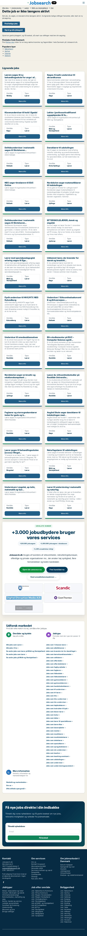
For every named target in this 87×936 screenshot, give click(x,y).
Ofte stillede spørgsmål (15, 789)
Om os (8, 785)
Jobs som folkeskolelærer (56, 677)
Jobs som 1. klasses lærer (56, 645)
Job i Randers (65, 901)
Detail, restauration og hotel (12, 891)
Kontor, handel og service (12, 901)
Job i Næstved (66, 922)
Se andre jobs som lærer (15, 654)
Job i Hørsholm (66, 916)
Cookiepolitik (36, 874)
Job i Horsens (65, 920)
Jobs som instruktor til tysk (57, 708)
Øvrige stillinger (8, 911)
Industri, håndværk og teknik (13, 893)
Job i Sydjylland (37, 916)
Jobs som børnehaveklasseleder (59, 654)
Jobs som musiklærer (54, 734)
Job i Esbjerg (65, 899)
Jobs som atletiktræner (55, 648)
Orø (52, 8)
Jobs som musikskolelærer (56, 737)
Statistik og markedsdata (16, 782)
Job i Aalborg (65, 897)
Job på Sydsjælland (38, 905)
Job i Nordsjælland (38, 901)
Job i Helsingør (66, 918)
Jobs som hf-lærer (53, 692)
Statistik (63, 869)
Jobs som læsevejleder (55, 728)
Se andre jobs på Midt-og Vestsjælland (21, 657)
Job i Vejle (64, 907)
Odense (8, 53)
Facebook (3, 882)
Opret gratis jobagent (14, 30)
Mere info (22, 101)
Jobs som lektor (52, 718)
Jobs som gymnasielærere (56, 683)
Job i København (66, 891)
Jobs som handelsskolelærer (57, 686)
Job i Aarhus (65, 893)
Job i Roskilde (65, 909)
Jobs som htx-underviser (56, 702)
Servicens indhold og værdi (41, 870)
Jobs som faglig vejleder (55, 667)
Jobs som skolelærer (54, 740)
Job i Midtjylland (37, 913)
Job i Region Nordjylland (40, 897)
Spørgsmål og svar (67, 867)
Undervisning (16, 8)
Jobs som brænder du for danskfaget (61, 651)
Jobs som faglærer (53, 670)
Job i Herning (65, 913)
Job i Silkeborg (66, 905)
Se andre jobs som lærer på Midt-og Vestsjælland (25, 651)
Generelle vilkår (37, 868)
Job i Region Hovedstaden (41, 895)
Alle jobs (5, 8)
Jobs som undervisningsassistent (59, 766)
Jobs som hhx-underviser (56, 699)
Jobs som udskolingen (55, 759)
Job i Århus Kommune (39, 893)
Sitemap (34, 877)
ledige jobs (10, 42)
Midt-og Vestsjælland (40, 8)
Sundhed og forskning (10, 905)
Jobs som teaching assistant (57, 756)
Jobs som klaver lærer (55, 712)
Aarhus (7, 51)
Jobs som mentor (53, 731)
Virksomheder (65, 873)
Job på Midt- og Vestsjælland (42, 903)
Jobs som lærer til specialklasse (58, 721)
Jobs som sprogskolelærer (56, 747)
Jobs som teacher (53, 753)
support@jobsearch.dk (11, 868)
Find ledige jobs (11, 24)
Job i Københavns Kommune (42, 891)
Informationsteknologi (10, 895)
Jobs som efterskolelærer (56, 664)
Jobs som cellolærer (54, 657)
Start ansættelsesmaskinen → (43, 577)
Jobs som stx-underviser (56, 750)
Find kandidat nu (57, 570)
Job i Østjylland (37, 911)
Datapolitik (35, 872)
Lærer (26, 8)
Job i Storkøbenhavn (39, 899)
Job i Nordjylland (37, 909)
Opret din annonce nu (32, 570)
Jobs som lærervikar (54, 724)
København (9, 49)
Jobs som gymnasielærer (56, 680)
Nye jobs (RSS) (37, 879)
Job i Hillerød (65, 911)
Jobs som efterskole (54, 661)
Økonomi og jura (8, 909)
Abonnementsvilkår (38, 866)
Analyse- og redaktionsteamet (71, 875)
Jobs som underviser (54, 763)
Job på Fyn (35, 907)
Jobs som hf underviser (55, 689)
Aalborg (8, 56)
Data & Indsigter (66, 865)
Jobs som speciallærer (55, 743)
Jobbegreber (65, 871)
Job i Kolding (65, 903)
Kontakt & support (38, 864)
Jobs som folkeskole (54, 673)
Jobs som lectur (52, 715)
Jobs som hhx (51, 696)
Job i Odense (65, 895)
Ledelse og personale (10, 903)
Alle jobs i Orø (11, 648)
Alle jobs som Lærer (14, 645)
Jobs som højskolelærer (55, 705)
